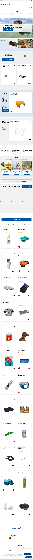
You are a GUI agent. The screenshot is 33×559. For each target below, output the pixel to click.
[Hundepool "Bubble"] (24, 361)
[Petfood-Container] (7, 254)
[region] (16, 76)
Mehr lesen (5, 174)
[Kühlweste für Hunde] (24, 385)
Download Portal (19, 544)
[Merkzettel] (28, 7)
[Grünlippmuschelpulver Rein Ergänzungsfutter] (9, 506)
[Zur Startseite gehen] (5, 4)
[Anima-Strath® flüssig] (9, 336)
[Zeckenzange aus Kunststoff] (9, 433)
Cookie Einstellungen (19, 545)
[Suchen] (22, 7)
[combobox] (13, 7)
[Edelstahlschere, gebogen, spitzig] (24, 458)
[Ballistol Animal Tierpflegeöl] (9, 239)
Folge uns (27, 186)
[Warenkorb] (31, 7)
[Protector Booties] (24, 288)
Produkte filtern (16, 219)
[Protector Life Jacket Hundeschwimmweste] (24, 239)
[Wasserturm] (22, 424)
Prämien (18, 543)
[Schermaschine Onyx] (9, 385)
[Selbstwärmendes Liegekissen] (24, 409)
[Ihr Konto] (30, 7)
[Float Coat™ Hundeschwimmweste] (9, 482)
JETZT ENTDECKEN (8, 59)
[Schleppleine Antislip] (9, 458)
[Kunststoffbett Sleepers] (24, 506)
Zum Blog (24, 181)
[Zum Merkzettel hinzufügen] (15, 66)
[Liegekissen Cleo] (22, 303)
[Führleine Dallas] (22, 66)
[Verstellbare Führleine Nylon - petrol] (8, 76)
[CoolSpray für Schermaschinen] (24, 482)
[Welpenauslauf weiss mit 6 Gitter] (20, 132)
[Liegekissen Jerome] (9, 409)
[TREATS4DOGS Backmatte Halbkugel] (9, 361)
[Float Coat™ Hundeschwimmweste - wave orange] (20, 104)
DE (31, 0)
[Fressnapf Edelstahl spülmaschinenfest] (9, 312)
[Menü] (1, 7)
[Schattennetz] (7, 278)
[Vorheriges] (0, 28)
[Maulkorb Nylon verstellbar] (24, 336)
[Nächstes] (32, 28)
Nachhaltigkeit (18, 542)
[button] (1, 151)
